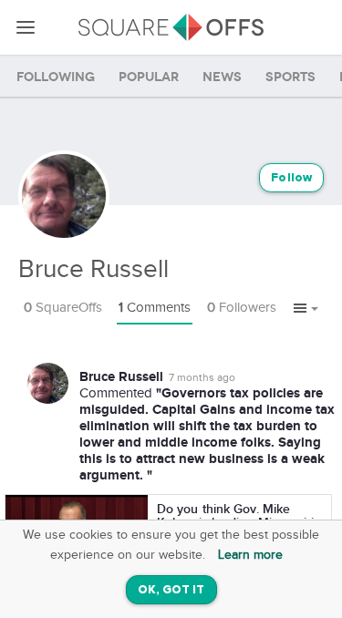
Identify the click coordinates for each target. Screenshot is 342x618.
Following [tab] (55, 77)
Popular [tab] (149, 77)
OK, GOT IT (171, 590)
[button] (306, 309)
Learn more (250, 555)
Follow (291, 178)
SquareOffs (63, 307)
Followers (241, 307)
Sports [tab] (290, 77)
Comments (155, 307)
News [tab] (222, 77)
